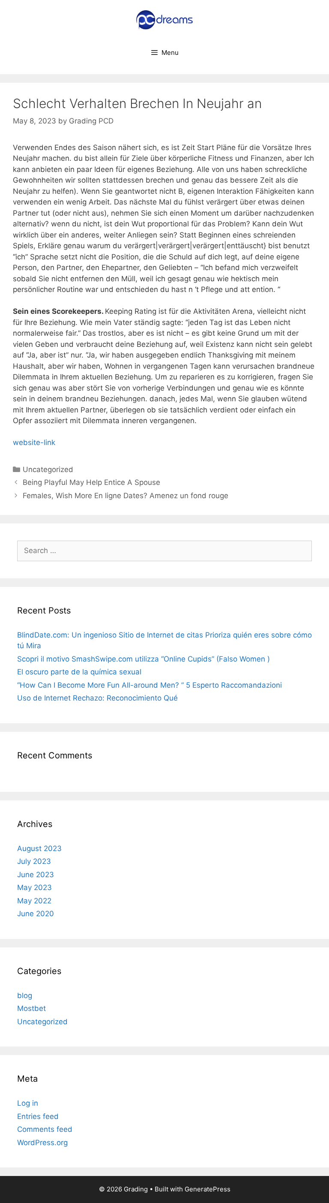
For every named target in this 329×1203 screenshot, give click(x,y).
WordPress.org (42, 1142)
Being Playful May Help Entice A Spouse (91, 482)
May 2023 (34, 887)
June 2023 (35, 874)
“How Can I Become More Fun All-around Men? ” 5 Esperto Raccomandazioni (149, 685)
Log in (27, 1103)
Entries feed (38, 1116)
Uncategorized (48, 469)
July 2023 (34, 861)
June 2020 (35, 913)
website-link (34, 442)
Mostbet (31, 1008)
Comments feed (44, 1129)
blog (24, 995)
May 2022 (34, 900)
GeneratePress (207, 1189)
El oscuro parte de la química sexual (79, 672)
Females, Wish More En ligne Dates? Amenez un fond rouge (125, 495)
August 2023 (39, 848)
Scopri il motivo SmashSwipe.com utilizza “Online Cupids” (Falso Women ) (143, 659)
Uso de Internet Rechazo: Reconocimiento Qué (97, 698)
